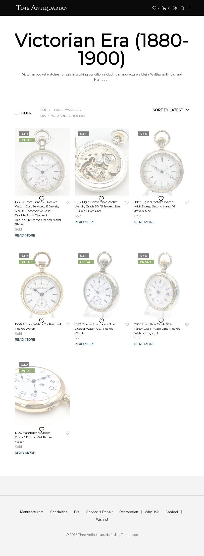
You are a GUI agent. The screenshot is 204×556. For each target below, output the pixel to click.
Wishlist (102, 519)
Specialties (58, 512)
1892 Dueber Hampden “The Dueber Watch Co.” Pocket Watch (95, 328)
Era (43, 116)
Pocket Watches (66, 110)
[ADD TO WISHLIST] (42, 199)
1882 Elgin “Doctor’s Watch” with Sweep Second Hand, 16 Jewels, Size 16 (154, 206)
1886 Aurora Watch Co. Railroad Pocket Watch (38, 326)
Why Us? (152, 512)
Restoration (128, 512)
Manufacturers (32, 512)
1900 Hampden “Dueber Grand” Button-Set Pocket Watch (34, 437)
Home (43, 110)
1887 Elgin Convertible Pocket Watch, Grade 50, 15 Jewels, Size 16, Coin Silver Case (97, 206)
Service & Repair (99, 512)
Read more (25, 235)
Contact (171, 512)
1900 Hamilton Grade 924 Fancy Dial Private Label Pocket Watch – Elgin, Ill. (157, 328)
